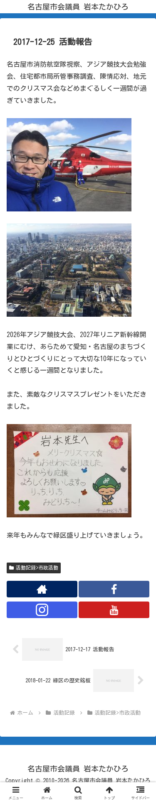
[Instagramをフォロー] (42, 610)
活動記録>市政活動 (37, 567)
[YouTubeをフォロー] (114, 610)
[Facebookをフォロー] (114, 589)
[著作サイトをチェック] (42, 589)
